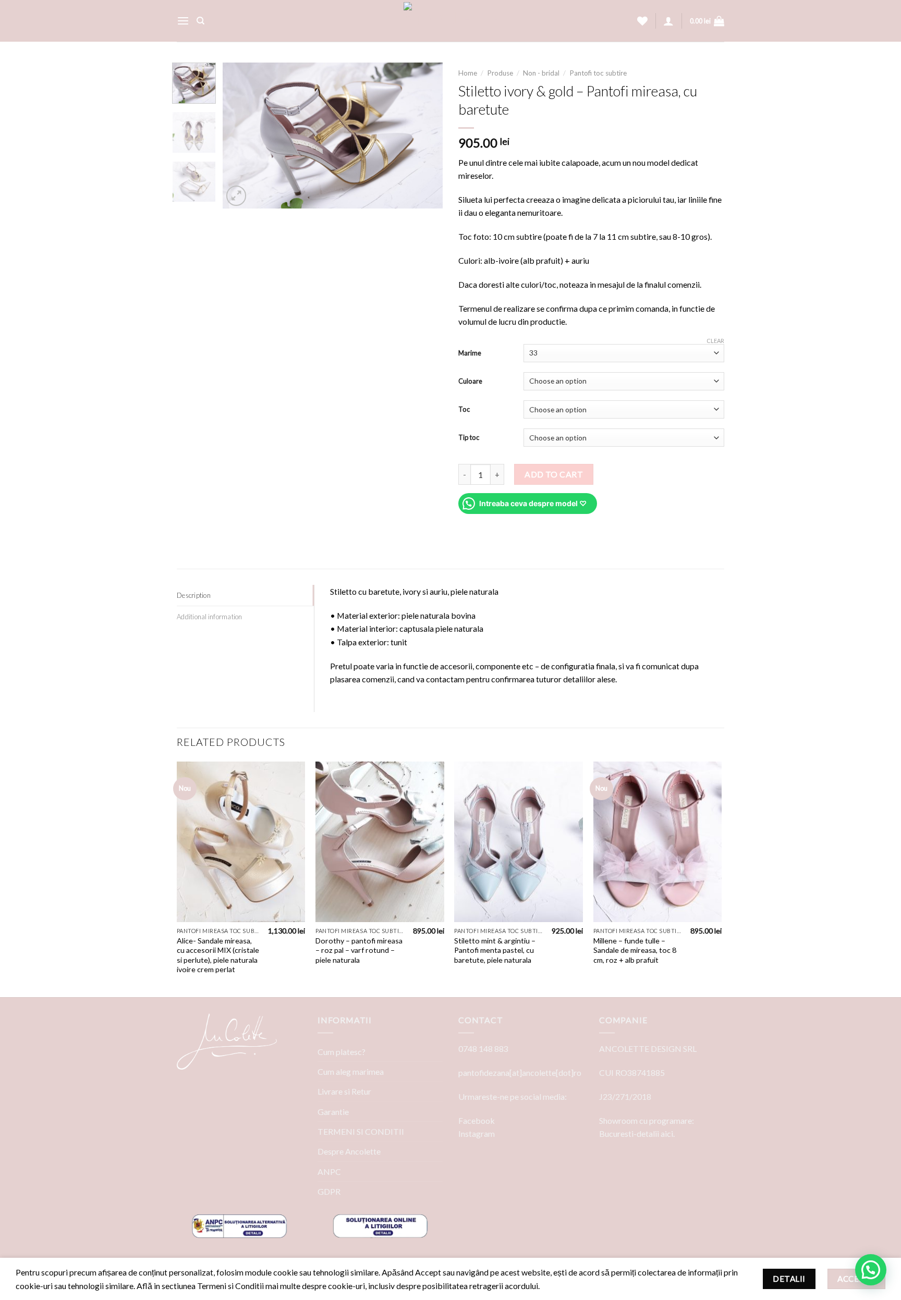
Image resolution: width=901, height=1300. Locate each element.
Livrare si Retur (344, 1091)
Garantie (333, 1112)
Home (467, 73)
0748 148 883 (483, 1048)
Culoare (470, 381)
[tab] (245, 595)
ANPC (329, 1171)
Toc (464, 409)
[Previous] (240, 135)
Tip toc (468, 437)
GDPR (329, 1191)
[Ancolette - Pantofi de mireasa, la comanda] (450, 21)
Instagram (476, 1133)
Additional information (209, 616)
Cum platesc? (342, 1052)
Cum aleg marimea (351, 1071)
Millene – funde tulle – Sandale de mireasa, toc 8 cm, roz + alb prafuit (634, 950)
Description (194, 595)
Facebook (476, 1120)
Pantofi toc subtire (598, 73)
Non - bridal (541, 73)
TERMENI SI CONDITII (361, 1131)
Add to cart (554, 474)
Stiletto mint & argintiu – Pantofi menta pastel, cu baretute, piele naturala (494, 950)
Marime (469, 353)
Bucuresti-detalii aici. (637, 1133)
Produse (500, 73)
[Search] (200, 21)
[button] (870, 1269)
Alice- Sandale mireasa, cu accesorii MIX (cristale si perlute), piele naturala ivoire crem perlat (218, 955)
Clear (715, 340)
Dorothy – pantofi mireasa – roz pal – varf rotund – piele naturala (359, 950)
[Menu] (183, 21)
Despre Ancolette (349, 1151)
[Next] (425, 135)
